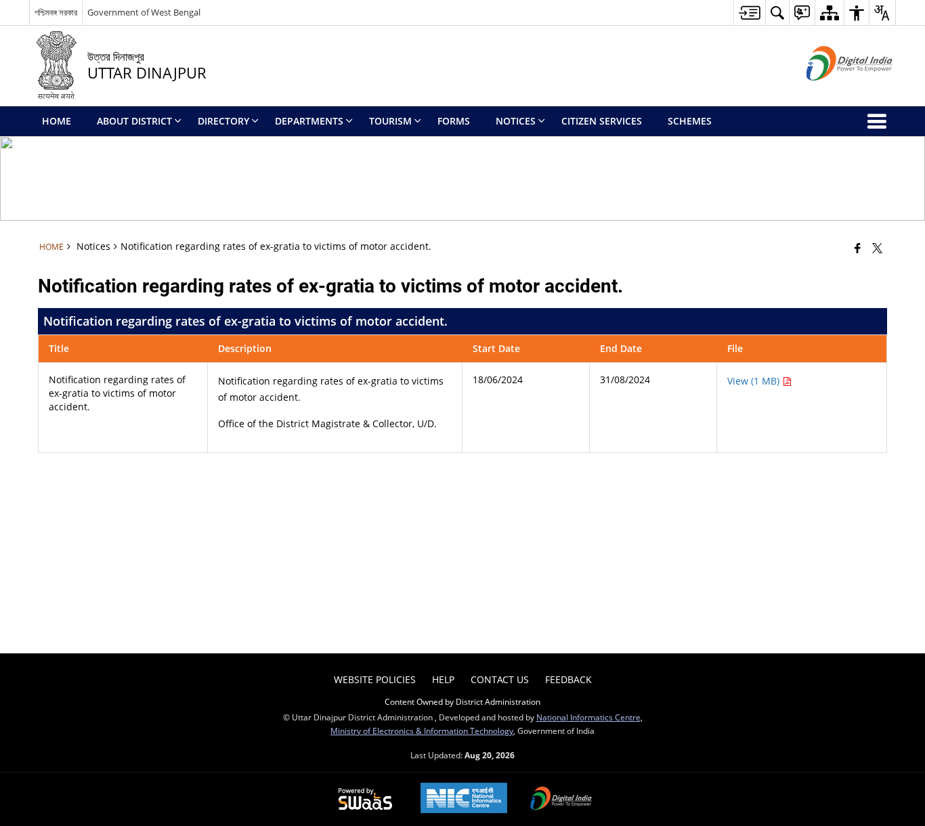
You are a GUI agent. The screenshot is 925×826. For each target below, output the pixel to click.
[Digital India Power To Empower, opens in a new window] (561, 799)
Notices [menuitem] (516, 120)
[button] (777, 12)
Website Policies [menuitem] (375, 679)
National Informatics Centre (588, 717)
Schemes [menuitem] (690, 120)
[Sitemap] (829, 12)
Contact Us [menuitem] (500, 679)
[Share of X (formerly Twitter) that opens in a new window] (877, 247)
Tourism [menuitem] (390, 120)
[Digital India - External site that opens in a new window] (832, 91)
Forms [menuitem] (453, 120)
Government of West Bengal (143, 12)
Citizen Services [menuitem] (601, 120)
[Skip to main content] (749, 12)
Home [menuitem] (56, 120)
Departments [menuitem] (309, 120)
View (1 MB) (754, 380)
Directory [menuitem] (223, 120)
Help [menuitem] (443, 679)
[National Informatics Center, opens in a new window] (463, 799)
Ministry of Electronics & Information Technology (421, 730)
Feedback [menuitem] (568, 679)
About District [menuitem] (134, 120)
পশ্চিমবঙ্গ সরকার (56, 12)
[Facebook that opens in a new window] (857, 247)
